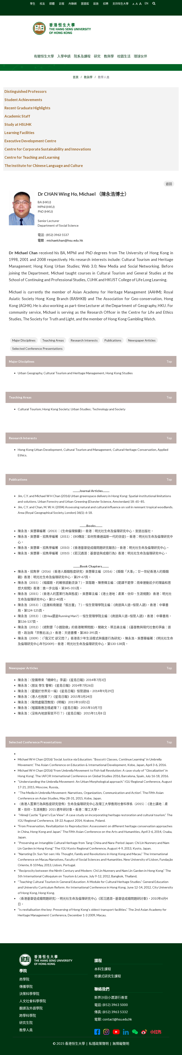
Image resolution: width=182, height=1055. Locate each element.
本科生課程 (102, 969)
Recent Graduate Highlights (27, 108)
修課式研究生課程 (107, 976)
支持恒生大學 (121, 3)
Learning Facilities (19, 132)
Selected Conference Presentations (37, 348)
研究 (97, 56)
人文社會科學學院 (32, 1001)
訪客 (61, 3)
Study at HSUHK (18, 124)
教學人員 (26, 1030)
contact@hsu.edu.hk (117, 1019)
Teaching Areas (53, 340)
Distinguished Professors (25, 91)
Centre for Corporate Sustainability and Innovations (47, 149)
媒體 (52, 3)
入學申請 (64, 56)
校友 (42, 3)
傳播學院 (26, 986)
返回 (169, 184)
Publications (112, 340)
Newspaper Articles (142, 340)
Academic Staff (17, 116)
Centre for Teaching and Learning (32, 157)
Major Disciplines (24, 340)
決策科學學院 (29, 994)
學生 (32, 3)
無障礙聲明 (121, 1043)
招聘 (105, 3)
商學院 (24, 979)
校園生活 (124, 56)
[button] (153, 3)
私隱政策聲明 (99, 1043)
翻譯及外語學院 (31, 1008)
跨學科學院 (27, 1015)
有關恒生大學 (44, 56)
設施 (96, 3)
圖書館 (85, 3)
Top (169, 361)
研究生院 (26, 1022)
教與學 (109, 56)
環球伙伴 (140, 56)
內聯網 (73, 3)
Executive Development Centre (30, 141)
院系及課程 (82, 56)
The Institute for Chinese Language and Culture (43, 165)
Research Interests (84, 340)
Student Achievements (23, 100)
